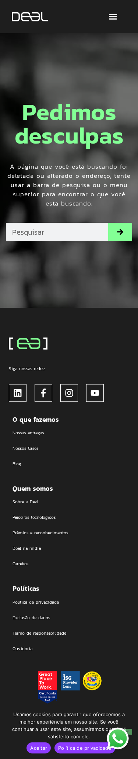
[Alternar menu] (113, 16)
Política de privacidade (85, 748)
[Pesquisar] (120, 232)
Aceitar (38, 748)
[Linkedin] (17, 393)
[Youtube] (95, 393)
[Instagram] (69, 393)
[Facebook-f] (43, 393)
